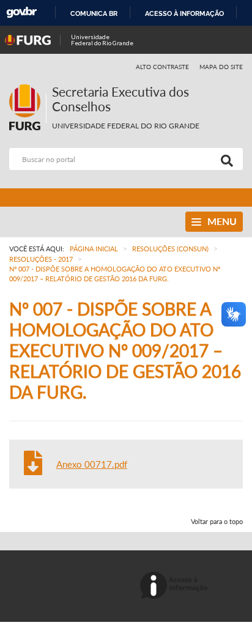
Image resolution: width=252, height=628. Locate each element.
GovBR (21, 12)
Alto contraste (163, 66)
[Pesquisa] (224, 159)
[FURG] (27, 89)
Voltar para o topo (217, 521)
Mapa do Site (221, 66)
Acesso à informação (184, 13)
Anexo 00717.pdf (91, 464)
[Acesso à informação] (176, 586)
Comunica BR (93, 13)
